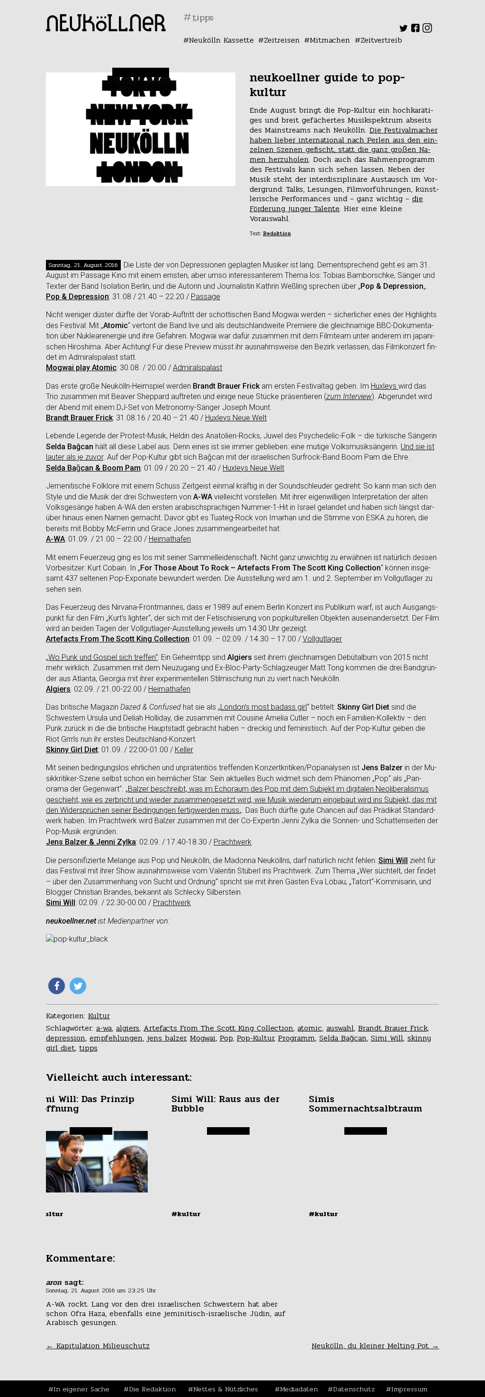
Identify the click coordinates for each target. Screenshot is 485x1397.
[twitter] (403, 30)
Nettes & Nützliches (225, 1389)
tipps (88, 1048)
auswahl (340, 1028)
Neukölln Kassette (221, 40)
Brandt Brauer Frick (392, 1028)
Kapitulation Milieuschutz (98, 1346)
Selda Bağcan (343, 1038)
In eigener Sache (81, 1389)
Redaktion (277, 234)
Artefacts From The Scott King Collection (117, 638)
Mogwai (203, 1038)
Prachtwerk (232, 841)
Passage (205, 296)
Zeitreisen (282, 40)
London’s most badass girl (263, 707)
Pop (226, 1038)
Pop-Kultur (255, 1038)
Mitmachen (330, 40)
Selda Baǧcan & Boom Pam (93, 467)
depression (65, 1038)
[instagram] (427, 30)
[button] (56, 986)
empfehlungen (116, 1038)
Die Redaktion (152, 1389)
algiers (127, 1028)
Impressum (409, 1389)
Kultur (99, 1016)
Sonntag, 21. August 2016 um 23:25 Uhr (101, 1290)
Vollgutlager (322, 638)
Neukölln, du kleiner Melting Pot (375, 1346)
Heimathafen (170, 538)
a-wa (104, 1028)
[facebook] (415, 30)
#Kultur (48, 1214)
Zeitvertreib (381, 40)
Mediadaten (299, 1389)
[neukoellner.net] (106, 29)
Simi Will (393, 860)
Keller (184, 749)
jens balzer (166, 1038)
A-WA (55, 538)
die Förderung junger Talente (336, 203)
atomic (309, 1028)
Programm (296, 1038)
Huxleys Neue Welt (236, 417)
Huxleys (384, 386)
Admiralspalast (197, 367)
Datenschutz (354, 1389)
